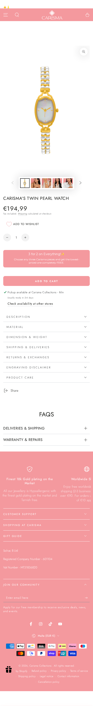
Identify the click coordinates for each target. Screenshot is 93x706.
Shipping (22, 213)
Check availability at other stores (30, 303)
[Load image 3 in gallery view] (46, 183)
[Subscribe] (87, 598)
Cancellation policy (48, 682)
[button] (16, 15)
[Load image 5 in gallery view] (68, 183)
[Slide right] (80, 183)
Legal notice (46, 676)
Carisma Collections (40, 666)
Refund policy (39, 671)
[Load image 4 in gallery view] (57, 183)
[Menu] (5, 15)
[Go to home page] (52, 15)
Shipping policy (26, 676)
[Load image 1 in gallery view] (25, 183)
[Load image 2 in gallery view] (35, 183)
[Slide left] (12, 183)
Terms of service (79, 671)
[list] (46, 484)
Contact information (68, 676)
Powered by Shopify (16, 671)
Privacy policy (58, 671)
